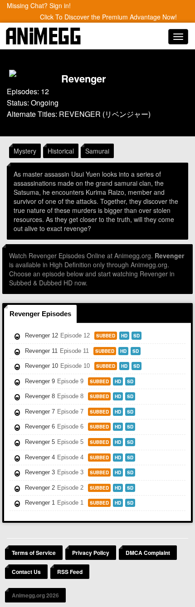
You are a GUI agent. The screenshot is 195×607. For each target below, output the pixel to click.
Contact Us (26, 572)
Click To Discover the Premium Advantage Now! (108, 16)
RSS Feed (70, 572)
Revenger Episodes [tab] (40, 314)
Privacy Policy (90, 553)
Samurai (97, 150)
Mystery (25, 150)
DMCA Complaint (148, 553)
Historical (61, 150)
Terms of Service (34, 553)
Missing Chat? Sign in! (39, 5)
